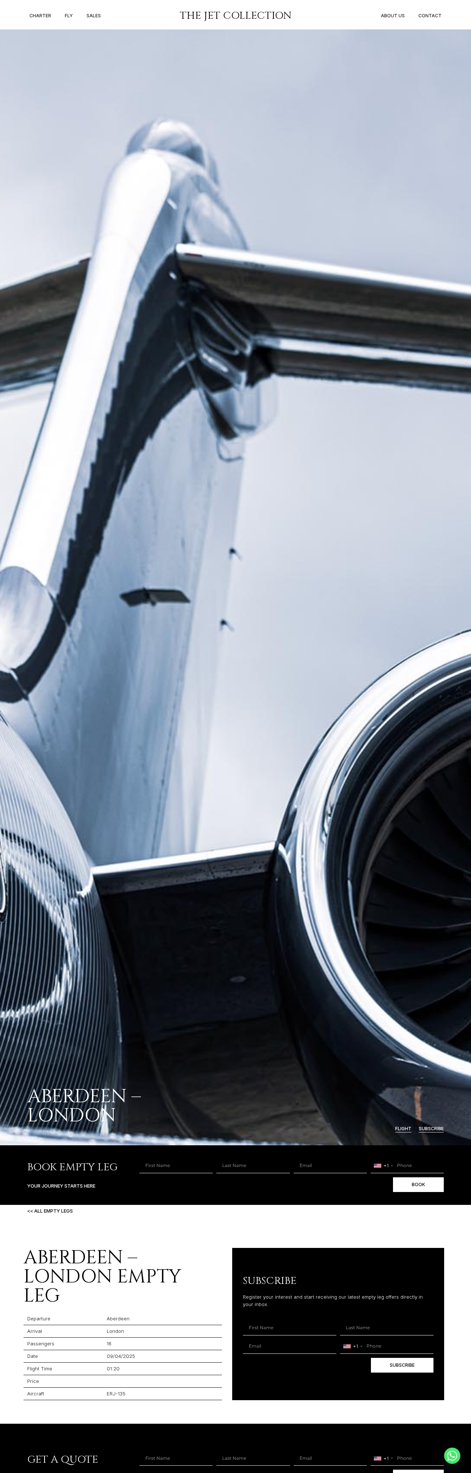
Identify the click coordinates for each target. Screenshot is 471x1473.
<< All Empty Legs (50, 1211)
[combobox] (383, 1166)
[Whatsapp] (452, 1456)
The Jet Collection (235, 15)
